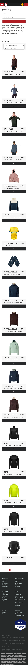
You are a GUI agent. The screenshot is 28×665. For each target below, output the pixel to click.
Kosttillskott (3, 656)
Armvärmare (8, 653)
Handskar (5, 655)
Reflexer (20, 658)
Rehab (24, 658)
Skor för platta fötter (19, 602)
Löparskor (21, 656)
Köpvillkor (4, 580)
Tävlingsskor (5, 596)
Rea (16, 607)
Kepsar (16, 655)
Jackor (13, 655)
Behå (12, 653)
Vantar (24, 662)
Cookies (4, 588)
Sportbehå (15, 659)
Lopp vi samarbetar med (20, 615)
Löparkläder (4, 593)
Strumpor (3, 661)
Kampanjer (17, 605)
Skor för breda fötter (19, 596)
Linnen (8, 656)
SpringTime (17, 613)
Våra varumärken (18, 583)
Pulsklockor (16, 658)
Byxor (20, 653)
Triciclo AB (9, 650)
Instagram (4, 613)
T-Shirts (11, 662)
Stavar (24, 659)
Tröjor (8, 662)
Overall (2, 658)
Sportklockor (20, 659)
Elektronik (4, 599)
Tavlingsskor (10, 661)
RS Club (16, 581)
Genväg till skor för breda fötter (10, 37)
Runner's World (18, 612)
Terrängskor (4, 597)
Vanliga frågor (5, 586)
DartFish (17, 588)
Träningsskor (5, 594)
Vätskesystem (7, 664)
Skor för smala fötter (19, 597)
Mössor (24, 656)
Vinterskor (12, 664)
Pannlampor (11, 658)
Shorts (7, 659)
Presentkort (4, 584)
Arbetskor (3, 653)
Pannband (6, 658)
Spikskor (11, 659)
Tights (20, 661)
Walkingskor (20, 662)
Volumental (17, 586)
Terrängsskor (15, 661)
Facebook (4, 612)
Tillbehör (4, 600)
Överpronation (18, 604)
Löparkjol (11, 656)
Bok (18, 653)
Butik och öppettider (19, 578)
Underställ (15, 662)
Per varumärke (18, 594)
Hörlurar (9, 655)
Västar (2, 664)
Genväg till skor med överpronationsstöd (12, 35)
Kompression (20, 655)
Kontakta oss (5, 578)
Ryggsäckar (3, 659)
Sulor (6, 661)
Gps (2, 655)
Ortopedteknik (18, 580)
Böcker (15, 653)
